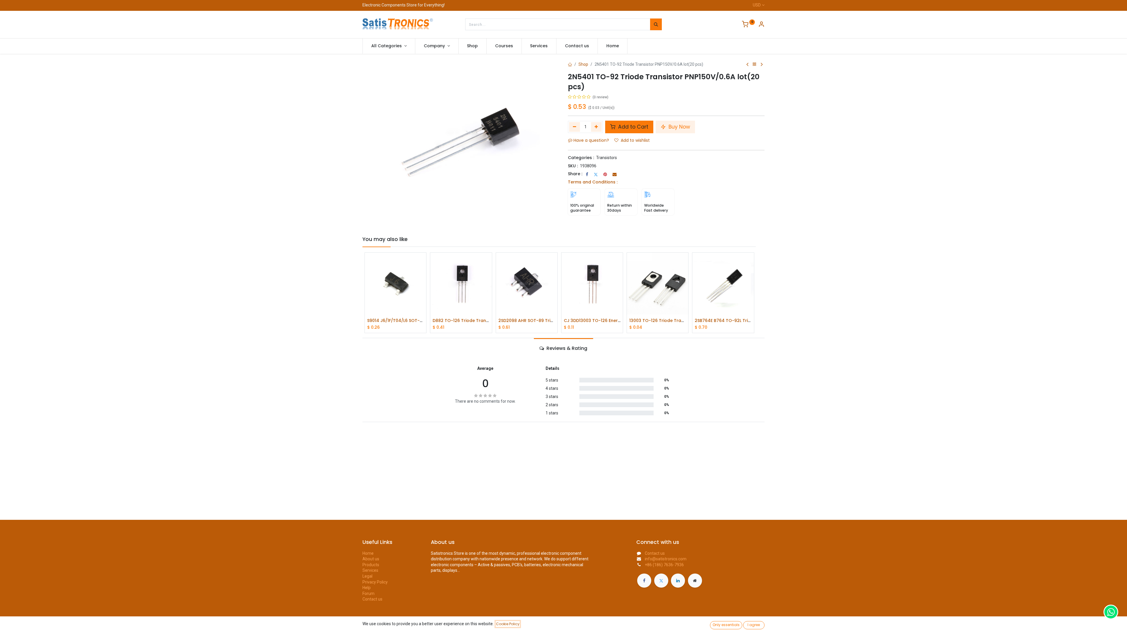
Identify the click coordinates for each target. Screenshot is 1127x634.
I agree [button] (754, 624)
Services (370, 570)
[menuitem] (473, 46)
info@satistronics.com (665, 559)
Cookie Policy (507, 623)
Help (366, 587)
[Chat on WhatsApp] (1111, 612)
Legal (367, 576)
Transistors (606, 157)
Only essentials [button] (726, 624)
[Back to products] (754, 64)
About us (370, 559)
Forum (368, 593)
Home (368, 553)
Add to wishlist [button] (635, 140)
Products (370, 564)
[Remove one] (574, 126)
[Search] (656, 24)
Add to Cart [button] (632, 126)
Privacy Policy (375, 582)
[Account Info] (761, 25)
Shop (583, 64)
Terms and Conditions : (593, 182)
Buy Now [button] (678, 126)
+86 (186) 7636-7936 (664, 564)
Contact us (372, 599)
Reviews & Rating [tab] (566, 348)
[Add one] (596, 126)
